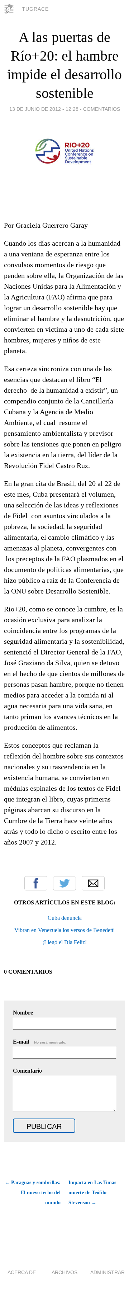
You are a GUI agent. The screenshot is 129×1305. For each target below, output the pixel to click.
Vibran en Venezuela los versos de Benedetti (64, 930)
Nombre (23, 1013)
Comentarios (101, 109)
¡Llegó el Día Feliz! (64, 942)
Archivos (64, 1272)
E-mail (39, 1042)
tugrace (35, 9)
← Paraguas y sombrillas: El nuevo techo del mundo (33, 1192)
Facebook (35, 883)
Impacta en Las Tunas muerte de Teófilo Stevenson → (92, 1192)
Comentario (27, 1071)
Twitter (64, 883)
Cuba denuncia (65, 918)
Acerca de (22, 1272)
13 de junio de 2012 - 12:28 (43, 109)
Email (93, 883)
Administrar (107, 1272)
